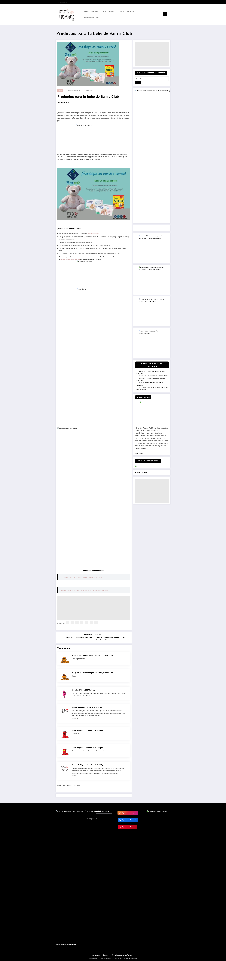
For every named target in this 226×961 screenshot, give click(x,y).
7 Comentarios (88, 90)
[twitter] (72, 622)
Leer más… (139, 453)
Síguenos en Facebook (129, 820)
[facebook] (67, 622)
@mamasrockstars (93, 234)
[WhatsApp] (96, 622)
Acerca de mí (96, 955)
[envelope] (86, 622)
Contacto (106, 955)
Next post (98, 634)
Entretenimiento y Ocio (91, 17)
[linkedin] (77, 622)
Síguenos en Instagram (129, 813)
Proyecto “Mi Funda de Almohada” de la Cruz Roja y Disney (110, 638)
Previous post (88, 634)
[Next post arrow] (129, 637)
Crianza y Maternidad (91, 11)
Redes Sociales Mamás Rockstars (122, 955)
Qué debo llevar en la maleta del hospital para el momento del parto (84, 590)
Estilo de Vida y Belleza (126, 11)
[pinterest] (81, 622)
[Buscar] (157, 14)
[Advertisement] (93, 608)
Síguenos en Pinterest (129, 827)
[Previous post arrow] (58, 637)
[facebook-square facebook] (163, 2)
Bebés (60, 90)
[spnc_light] (160, 14)
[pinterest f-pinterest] (169, 2)
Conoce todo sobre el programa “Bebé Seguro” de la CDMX (81, 577)
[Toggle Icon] (165, 14)
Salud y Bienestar (108, 11)
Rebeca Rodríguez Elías (74, 90)
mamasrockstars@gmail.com (70, 259)
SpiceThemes (133, 958)
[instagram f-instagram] (166, 2)
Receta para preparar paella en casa (78, 637)
